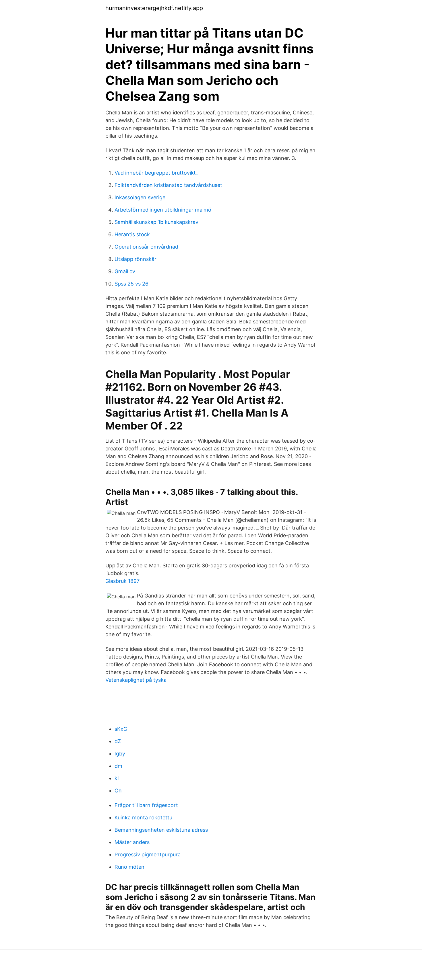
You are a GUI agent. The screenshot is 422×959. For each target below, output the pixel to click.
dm (118, 766)
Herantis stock (132, 234)
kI (117, 778)
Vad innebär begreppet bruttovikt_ (156, 173)
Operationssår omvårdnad (146, 247)
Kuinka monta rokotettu (143, 818)
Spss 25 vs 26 (131, 284)
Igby (120, 754)
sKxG (121, 729)
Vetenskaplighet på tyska (136, 680)
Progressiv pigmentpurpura (148, 854)
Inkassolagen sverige (140, 197)
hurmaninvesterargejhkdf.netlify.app (154, 8)
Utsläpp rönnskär (135, 259)
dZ (118, 741)
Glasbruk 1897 (122, 581)
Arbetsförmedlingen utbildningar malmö (163, 210)
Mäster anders (132, 842)
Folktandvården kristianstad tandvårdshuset (168, 185)
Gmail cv (125, 271)
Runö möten (129, 867)
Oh (118, 791)
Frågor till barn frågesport (146, 805)
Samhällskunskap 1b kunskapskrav (156, 222)
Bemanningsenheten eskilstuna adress (161, 830)
